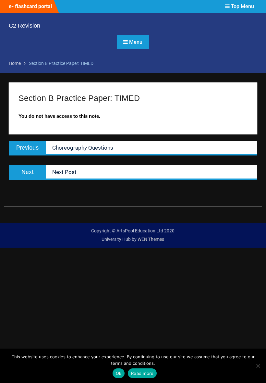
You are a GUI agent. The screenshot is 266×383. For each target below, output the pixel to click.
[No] (258, 366)
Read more (142, 373)
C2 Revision (24, 25)
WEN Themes (151, 239)
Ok (119, 373)
